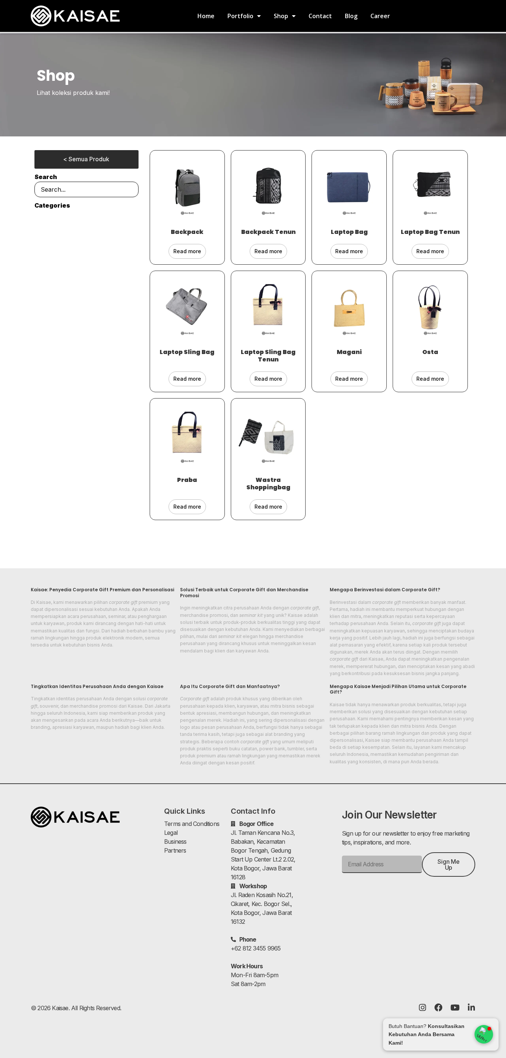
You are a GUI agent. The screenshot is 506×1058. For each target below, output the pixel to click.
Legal (170, 832)
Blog (351, 16)
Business (175, 841)
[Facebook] (439, 1008)
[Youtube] (455, 1008)
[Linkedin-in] (471, 1008)
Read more (187, 251)
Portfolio (240, 16)
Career (380, 16)
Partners (175, 850)
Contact (320, 16)
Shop (281, 16)
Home (205, 16)
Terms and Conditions (191, 823)
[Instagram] (422, 1008)
